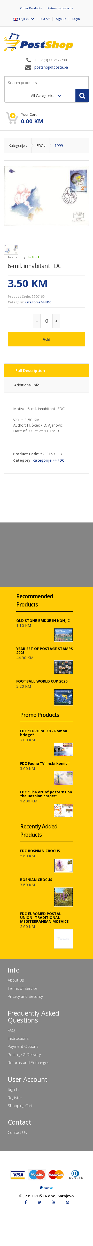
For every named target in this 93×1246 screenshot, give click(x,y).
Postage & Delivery (24, 1054)
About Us (16, 980)
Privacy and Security (25, 996)
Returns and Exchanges (28, 1062)
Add (46, 339)
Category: (16, 302)
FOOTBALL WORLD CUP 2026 (41, 681)
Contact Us (17, 1132)
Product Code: (19, 296)
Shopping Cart (20, 1105)
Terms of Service (22, 988)
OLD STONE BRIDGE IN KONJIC (43, 620)
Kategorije (17, 145)
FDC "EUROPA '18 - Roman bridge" (43, 733)
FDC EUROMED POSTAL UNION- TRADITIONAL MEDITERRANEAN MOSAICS (44, 917)
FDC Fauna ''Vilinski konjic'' (44, 763)
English (23, 19)
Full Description (30, 370)
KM (43, 19)
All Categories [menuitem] (44, 95)
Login (76, 19)
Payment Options (23, 1046)
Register (15, 1097)
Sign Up (61, 19)
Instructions (18, 1038)
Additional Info (27, 384)
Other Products (31, 8)
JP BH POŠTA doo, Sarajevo (49, 1195)
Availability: (17, 257)
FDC (39, 145)
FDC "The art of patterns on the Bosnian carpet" (46, 794)
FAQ (11, 1030)
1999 (59, 145)
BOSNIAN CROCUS (36, 880)
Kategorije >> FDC (38, 302)
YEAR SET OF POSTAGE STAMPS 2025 (44, 650)
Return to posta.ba (60, 8)
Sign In (13, 1089)
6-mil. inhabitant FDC (34, 266)
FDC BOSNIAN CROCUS (40, 851)
